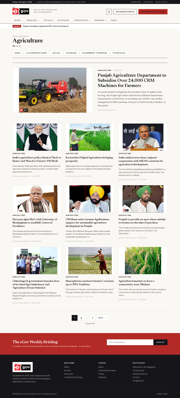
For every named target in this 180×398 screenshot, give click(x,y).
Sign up (160, 342)
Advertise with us (140, 374)
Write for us (161, 2)
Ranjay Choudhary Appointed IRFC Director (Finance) (45, 26)
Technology (119, 53)
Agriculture (104, 70)
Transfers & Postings (73, 377)
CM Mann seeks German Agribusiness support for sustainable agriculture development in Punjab (87, 223)
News (17, 20)
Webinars (99, 20)
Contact (136, 377)
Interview (71, 53)
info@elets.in (138, 381)
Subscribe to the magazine (144, 367)
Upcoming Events (125, 12)
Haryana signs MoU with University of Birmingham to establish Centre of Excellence (35, 223)
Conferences (81, 20)
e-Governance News (36, 53)
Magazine (32, 20)
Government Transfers (94, 53)
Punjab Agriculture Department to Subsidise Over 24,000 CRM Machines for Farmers (132, 80)
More (114, 20)
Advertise (148, 2)
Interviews (63, 20)
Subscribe (136, 2)
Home (15, 36)
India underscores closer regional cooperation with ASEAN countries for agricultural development (141, 161)
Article (56, 53)
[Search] (109, 11)
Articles (48, 20)
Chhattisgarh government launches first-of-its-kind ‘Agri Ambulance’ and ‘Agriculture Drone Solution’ (36, 284)
